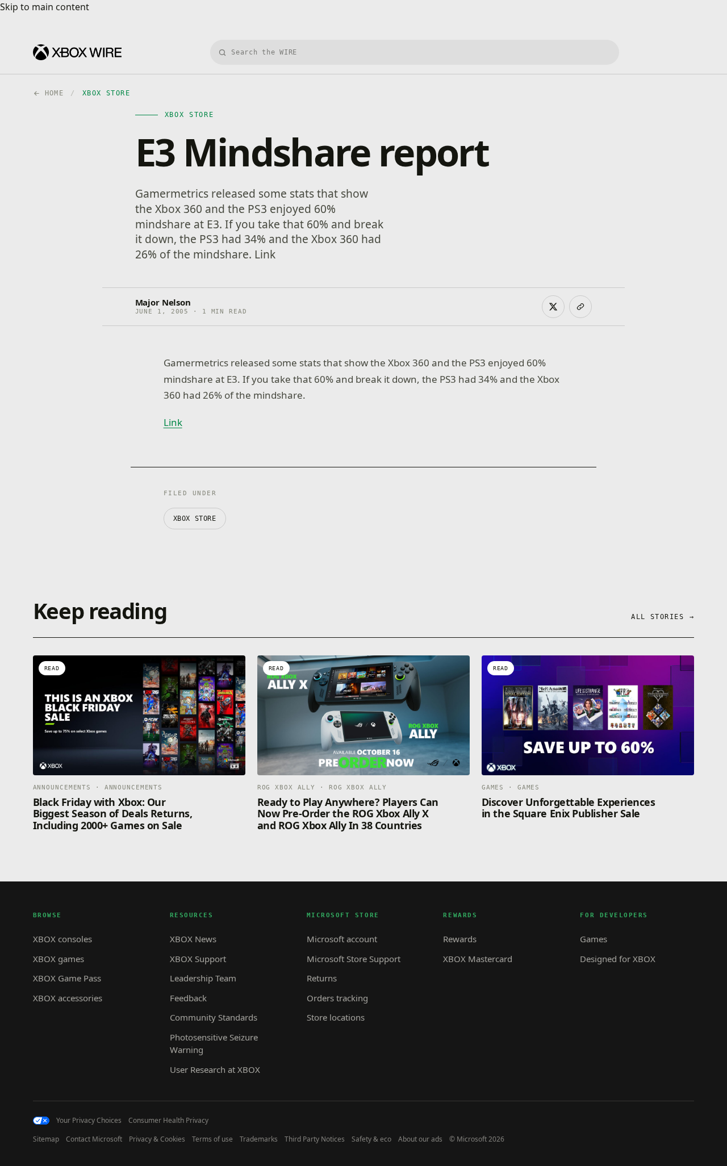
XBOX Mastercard (477, 958)
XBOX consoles (62, 938)
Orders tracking (337, 998)
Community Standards (213, 1017)
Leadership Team (203, 978)
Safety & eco (371, 1139)
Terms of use (212, 1139)
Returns (322, 978)
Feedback (188, 998)
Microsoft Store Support (353, 958)
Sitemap (46, 1139)
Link (173, 422)
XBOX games (58, 958)
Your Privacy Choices (89, 1120)
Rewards (460, 938)
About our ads (420, 1139)
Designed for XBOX (617, 958)
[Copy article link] (580, 306)
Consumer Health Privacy (168, 1120)
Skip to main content (44, 7)
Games (593, 938)
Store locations (336, 1017)
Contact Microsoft (94, 1139)
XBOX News (193, 938)
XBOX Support (198, 958)
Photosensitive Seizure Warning (214, 1043)
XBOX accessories (67, 998)
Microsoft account (342, 938)
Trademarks (259, 1139)
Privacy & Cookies (157, 1139)
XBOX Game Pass (67, 978)
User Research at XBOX (215, 1069)
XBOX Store (194, 519)
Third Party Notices (315, 1139)
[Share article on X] (553, 306)
